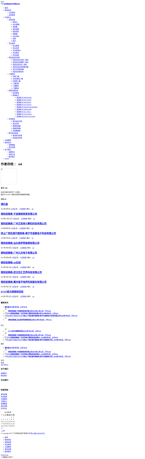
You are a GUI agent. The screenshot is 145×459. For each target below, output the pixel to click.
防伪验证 (4, 408)
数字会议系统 (13, 133)
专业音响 (12, 43)
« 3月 (3, 431)
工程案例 (4, 399)
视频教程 (4, 403)
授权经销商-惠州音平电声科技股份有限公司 (24, 282)
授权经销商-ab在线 (11, 262)
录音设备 (12, 19)
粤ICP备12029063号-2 (37, 433)
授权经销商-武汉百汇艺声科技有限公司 (21, 272)
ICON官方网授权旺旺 (12, 291)
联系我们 (4, 375)
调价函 (4, 204)
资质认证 (6, 364)
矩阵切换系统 (13, 90)
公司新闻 (22, 209)
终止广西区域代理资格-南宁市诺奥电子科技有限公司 (28, 233)
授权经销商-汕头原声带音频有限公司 (20, 243)
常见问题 (4, 406)
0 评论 (13, 209)
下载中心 (4, 401)
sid (32, 209)
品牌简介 (4, 373)
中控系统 (12, 119)
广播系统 (12, 74)
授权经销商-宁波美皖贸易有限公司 (19, 214)
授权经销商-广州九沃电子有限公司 (19, 253)
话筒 (2, 364)
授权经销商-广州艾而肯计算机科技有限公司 (24, 223)
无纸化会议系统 (14, 57)
